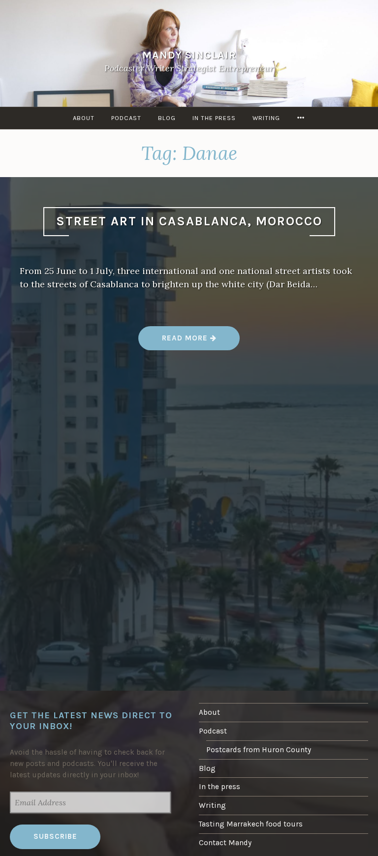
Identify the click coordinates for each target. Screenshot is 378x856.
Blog (167, 118)
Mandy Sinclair (189, 55)
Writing (266, 118)
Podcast (126, 118)
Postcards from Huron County (258, 749)
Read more (189, 341)
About (83, 118)
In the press (214, 118)
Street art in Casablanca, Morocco (189, 221)
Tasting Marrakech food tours (251, 824)
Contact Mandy (225, 842)
